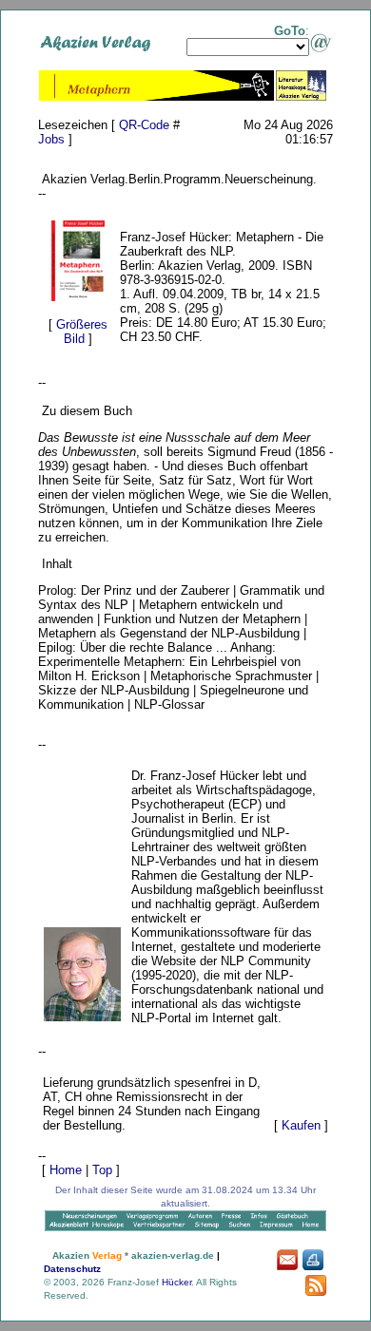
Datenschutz (72, 1269)
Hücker (176, 1282)
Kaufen (301, 1125)
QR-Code (144, 125)
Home (65, 1170)
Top (102, 1170)
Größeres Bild (81, 331)
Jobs (51, 139)
